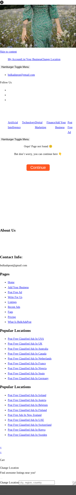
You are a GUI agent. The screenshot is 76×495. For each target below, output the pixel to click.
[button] (2, 2)
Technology (28, 122)
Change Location (51, 59)
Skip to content (8, 51)
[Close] (1, 478)
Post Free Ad (70, 127)
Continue (38, 167)
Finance (51, 122)
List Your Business (31, 59)
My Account (14, 59)
